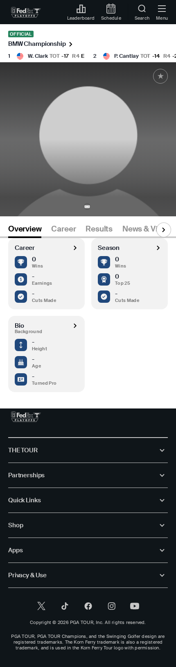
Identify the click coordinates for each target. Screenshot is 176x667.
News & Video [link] (146, 229)
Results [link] (99, 229)
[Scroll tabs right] (163, 229)
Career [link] (63, 229)
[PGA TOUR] (26, 416)
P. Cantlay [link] (126, 55)
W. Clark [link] (38, 55)
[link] (26, 12)
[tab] (24, 230)
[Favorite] (160, 76)
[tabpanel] (88, 315)
